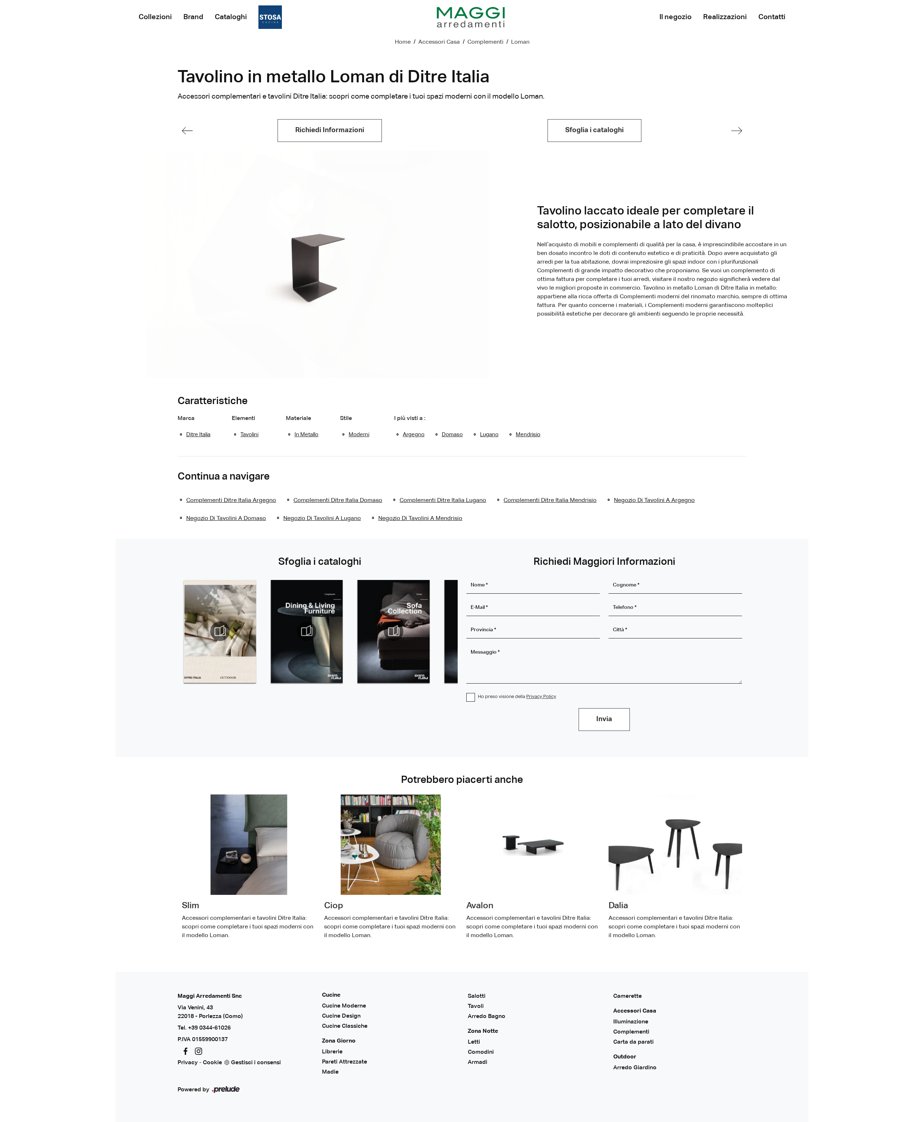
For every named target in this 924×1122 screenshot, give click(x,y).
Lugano (489, 434)
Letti (474, 1042)
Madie (330, 1072)
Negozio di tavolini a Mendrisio (420, 518)
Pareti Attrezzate (344, 1062)
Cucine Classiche (344, 1026)
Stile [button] (346, 418)
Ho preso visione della (517, 696)
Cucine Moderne (344, 1006)
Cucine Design (341, 1016)
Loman (520, 42)
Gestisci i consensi (256, 1063)
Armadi (477, 1062)
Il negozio (675, 17)
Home (403, 42)
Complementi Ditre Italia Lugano (443, 500)
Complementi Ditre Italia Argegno (231, 500)
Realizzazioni (725, 17)
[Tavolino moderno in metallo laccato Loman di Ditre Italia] (318, 264)
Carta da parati (633, 1042)
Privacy (188, 1063)
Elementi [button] (243, 418)
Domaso (452, 434)
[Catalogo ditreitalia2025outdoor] (220, 631)
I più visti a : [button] (410, 418)
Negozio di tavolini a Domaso (226, 518)
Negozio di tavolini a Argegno (654, 500)
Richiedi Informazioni (329, 130)
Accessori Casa (439, 42)
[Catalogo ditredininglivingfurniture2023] (307, 631)
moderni (359, 434)
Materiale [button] (298, 418)
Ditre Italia (198, 434)
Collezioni (155, 17)
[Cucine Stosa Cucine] (270, 17)
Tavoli (476, 1006)
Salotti (476, 996)
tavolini (249, 434)
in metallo (306, 434)
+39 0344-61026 (209, 1028)
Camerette (627, 996)
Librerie (332, 1052)
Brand (193, 17)
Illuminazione (630, 1022)
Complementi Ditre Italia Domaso (337, 500)
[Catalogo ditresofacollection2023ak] (393, 631)
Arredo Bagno (486, 1016)
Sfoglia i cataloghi (594, 130)
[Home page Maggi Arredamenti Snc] (471, 17)
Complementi (485, 42)
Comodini (481, 1052)
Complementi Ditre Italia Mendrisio (550, 500)
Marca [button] (186, 418)
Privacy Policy (541, 696)
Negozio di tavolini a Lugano (322, 518)
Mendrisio (528, 434)
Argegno (413, 434)
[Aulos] (736, 130)
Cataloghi (231, 17)
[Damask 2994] (187, 130)
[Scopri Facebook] (184, 1051)
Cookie (212, 1063)
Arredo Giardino (635, 1068)
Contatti (771, 17)
